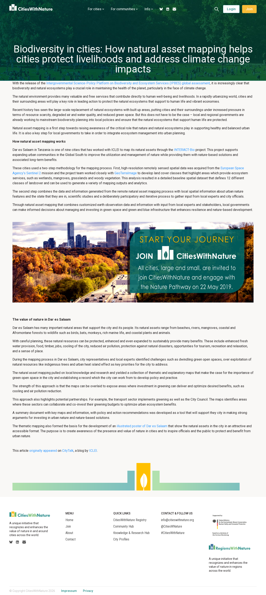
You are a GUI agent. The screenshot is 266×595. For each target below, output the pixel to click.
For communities (123, 9)
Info (147, 9)
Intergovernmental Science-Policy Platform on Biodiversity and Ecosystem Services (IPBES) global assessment (128, 83)
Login (231, 9)
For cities (94, 9)
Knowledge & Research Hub (131, 533)
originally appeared (43, 451)
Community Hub (123, 526)
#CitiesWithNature (173, 533)
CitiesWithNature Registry (130, 520)
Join (249, 9)
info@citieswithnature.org (177, 520)
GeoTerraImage (126, 173)
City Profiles (121, 539)
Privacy (88, 591)
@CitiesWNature (171, 526)
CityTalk (68, 451)
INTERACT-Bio (184, 150)
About (69, 533)
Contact (70, 539)
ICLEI (93, 451)
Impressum (69, 591)
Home (69, 520)
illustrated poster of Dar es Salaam (142, 426)
